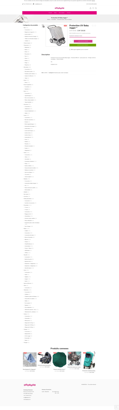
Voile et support (28, 176)
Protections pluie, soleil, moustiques (64, 19)
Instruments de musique (29, 126)
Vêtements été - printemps (30, 311)
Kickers (26, 60)
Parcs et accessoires (29, 97)
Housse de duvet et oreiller (30, 168)
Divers (26, 51)
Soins (25, 270)
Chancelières (27, 216)
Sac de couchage (28, 172)
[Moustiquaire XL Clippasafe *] (30, 360)
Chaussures (26, 45)
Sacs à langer (27, 226)
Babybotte (27, 47)
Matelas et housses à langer (30, 36)
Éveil (25, 91)
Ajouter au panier (83, 41)
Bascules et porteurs (29, 119)
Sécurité (25, 254)
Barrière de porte (28, 259)
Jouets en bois (27, 132)
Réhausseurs (27, 320)
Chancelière (27, 318)
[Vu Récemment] (116, 407)
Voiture (25, 314)
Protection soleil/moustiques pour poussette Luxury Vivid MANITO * (89, 370)
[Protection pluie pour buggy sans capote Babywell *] (93, 25)
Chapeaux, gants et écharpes (31, 296)
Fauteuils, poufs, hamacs (30, 73)
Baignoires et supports (29, 32)
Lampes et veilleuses (29, 75)
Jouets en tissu (28, 135)
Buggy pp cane (28, 214)
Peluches (26, 143)
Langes (26, 279)
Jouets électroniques (29, 130)
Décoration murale (28, 71)
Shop (55, 12)
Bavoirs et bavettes (29, 237)
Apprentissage (28, 95)
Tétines (26, 252)
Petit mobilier (27, 189)
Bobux (26, 49)
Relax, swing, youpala (29, 100)
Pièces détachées (28, 220)
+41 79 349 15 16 (27, 4)
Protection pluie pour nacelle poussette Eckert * (74, 367)
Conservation (27, 246)
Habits (26, 113)
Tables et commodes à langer (31, 38)
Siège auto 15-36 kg (29, 325)
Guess (26, 58)
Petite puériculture (27, 198)
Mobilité (25, 192)
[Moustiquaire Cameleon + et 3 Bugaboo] (95, 25)
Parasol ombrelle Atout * (59, 369)
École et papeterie (27, 84)
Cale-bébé (27, 159)
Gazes (26, 274)
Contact (68, 12)
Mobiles (26, 141)
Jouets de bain (27, 34)
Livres (26, 139)
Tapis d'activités (28, 102)
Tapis (26, 78)
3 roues (26, 207)
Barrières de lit (28, 261)
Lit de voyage (27, 336)
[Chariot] (90, 8)
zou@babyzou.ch (38, 4)
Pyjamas (26, 305)
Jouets (25, 115)
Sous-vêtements (28, 307)
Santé (26, 281)
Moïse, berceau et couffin (30, 187)
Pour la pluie (27, 303)
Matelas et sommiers (29, 170)
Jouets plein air (28, 137)
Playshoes (27, 65)
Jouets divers (27, 128)
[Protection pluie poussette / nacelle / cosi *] (44, 357)
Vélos (25, 285)
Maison (48, 19)
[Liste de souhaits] (47, 26)
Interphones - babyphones (30, 263)
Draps (26, 163)
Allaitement (27, 108)
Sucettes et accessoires (29, 203)
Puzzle (26, 148)
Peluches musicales (29, 146)
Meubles (25, 178)
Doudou (26, 122)
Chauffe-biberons (28, 244)
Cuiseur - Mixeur (28, 248)
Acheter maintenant (82, 45)
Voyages (25, 342)
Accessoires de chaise (29, 235)
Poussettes (53, 19)
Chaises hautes (27, 43)
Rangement (27, 150)
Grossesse (26, 104)
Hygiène (26, 276)
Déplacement (27, 333)
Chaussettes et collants (29, 298)
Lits (25, 185)
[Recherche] (96, 8)
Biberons (26, 239)
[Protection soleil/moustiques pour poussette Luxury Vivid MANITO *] (89, 360)
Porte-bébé (27, 338)
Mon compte (61, 12)
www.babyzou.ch (27, 399)
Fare (26, 56)
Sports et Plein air (27, 283)
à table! (26, 230)
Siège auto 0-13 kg (29, 322)
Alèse (26, 157)
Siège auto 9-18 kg (29, 327)
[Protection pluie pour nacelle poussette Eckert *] (74, 358)
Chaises (26, 241)
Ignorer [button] (93, 0)
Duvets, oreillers (28, 165)
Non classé (26, 194)
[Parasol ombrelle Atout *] (59, 360)
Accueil (50, 12)
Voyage (25, 329)
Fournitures (27, 86)
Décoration (26, 67)
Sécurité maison (28, 268)
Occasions (26, 196)
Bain (25, 27)
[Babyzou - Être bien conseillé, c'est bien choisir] (59, 8)
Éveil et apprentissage (29, 124)
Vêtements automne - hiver (30, 309)
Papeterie (27, 89)
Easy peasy (27, 54)
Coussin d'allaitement (29, 111)
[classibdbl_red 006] (43, 26)
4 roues (26, 209)
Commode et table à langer (30, 183)
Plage (26, 62)
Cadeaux (26, 294)
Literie (25, 152)
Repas (25, 228)
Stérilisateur (27, 250)
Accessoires (27, 29)
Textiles (26, 40)
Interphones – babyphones (30, 265)
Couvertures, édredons (29, 161)
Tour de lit (27, 174)
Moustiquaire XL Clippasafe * (30, 369)
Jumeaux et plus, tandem (30, 218)
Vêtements (26, 290)
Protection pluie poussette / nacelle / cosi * (44, 365)
